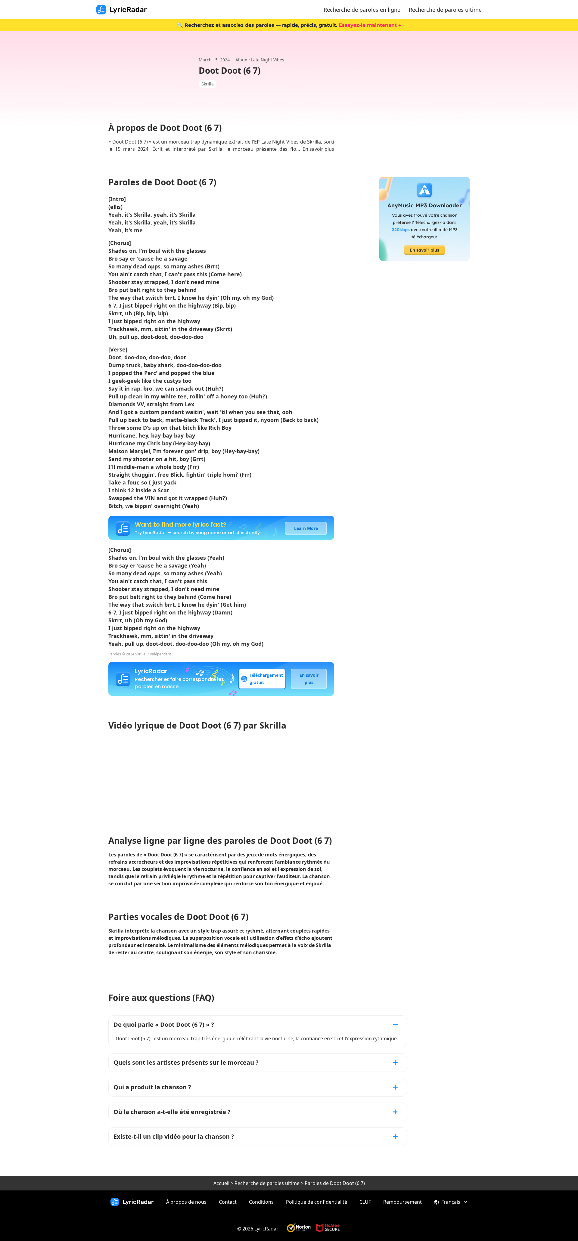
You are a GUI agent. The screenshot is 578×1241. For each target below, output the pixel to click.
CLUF (365, 1202)
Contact (228, 1202)
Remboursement (402, 1202)
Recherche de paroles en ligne (362, 9)
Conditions (261, 1202)
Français (450, 1202)
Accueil (221, 1183)
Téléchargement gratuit (266, 678)
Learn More (306, 528)
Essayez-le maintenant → (370, 25)
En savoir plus (318, 149)
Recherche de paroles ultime (445, 9)
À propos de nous (186, 1202)
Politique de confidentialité (316, 1202)
